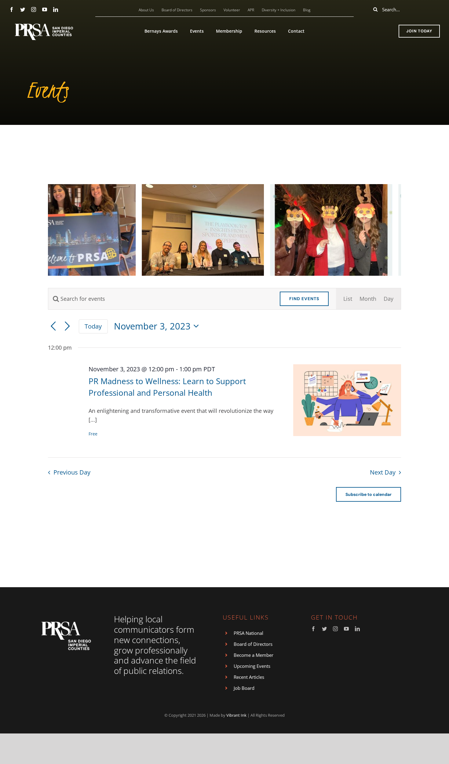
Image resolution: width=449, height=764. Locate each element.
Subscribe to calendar (368, 494)
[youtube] (44, 9)
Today (93, 326)
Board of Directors (253, 644)
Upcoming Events (252, 666)
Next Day (383, 472)
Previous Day (71, 472)
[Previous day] (53, 326)
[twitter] (22, 9)
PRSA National (248, 633)
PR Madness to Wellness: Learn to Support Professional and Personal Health (167, 387)
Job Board (244, 688)
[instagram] (33, 9)
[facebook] (11, 9)
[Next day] (67, 326)
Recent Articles (249, 677)
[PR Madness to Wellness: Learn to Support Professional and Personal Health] (347, 400)
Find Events (304, 298)
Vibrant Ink (236, 715)
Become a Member (253, 655)
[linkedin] (55, 9)
